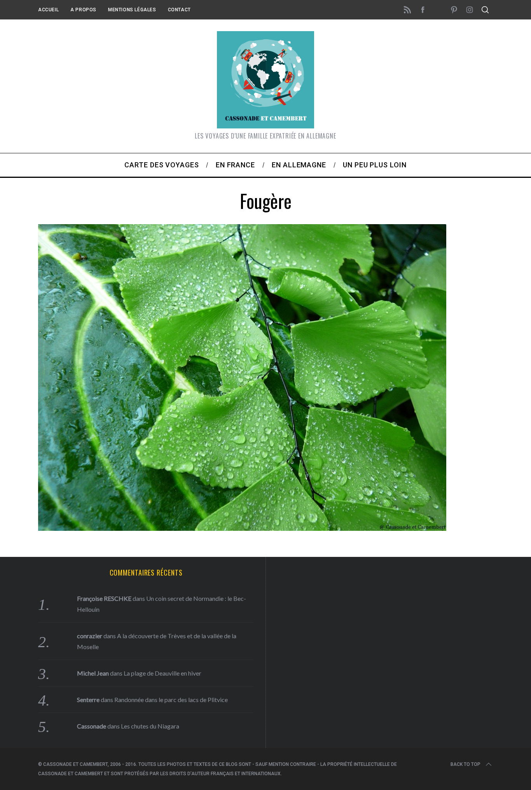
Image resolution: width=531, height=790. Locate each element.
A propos (83, 9)
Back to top (465, 764)
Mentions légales (132, 9)
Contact (179, 9)
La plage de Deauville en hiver (162, 673)
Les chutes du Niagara (150, 726)
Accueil (48, 9)
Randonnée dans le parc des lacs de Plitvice (171, 699)
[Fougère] (242, 528)
